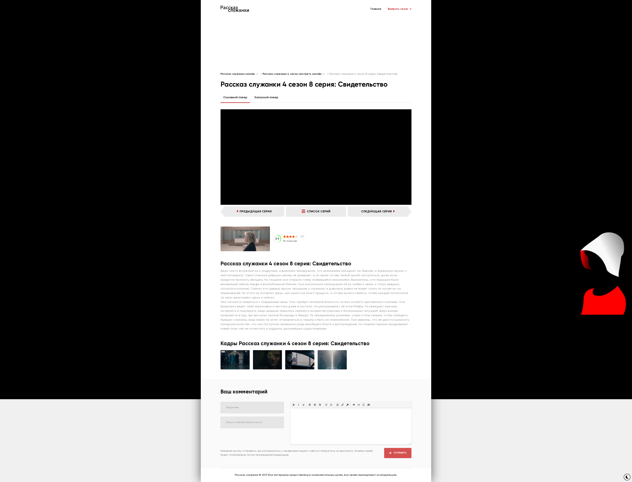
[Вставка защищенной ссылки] (347, 404)
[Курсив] (298, 404)
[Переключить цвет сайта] (627, 477)
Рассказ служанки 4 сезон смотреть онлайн (292, 74)
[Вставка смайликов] (337, 404)
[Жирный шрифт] (293, 404)
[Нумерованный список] (331, 404)
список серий (318, 211)
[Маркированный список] (326, 404)
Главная (375, 9)
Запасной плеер (266, 97)
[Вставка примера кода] (358, 404)
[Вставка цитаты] (353, 404)
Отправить (400, 453)
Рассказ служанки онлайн (238, 74)
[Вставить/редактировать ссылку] (342, 404)
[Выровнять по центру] (314, 404)
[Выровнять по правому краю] (319, 404)
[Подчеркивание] (303, 404)
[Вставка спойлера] (363, 404)
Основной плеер (235, 97)
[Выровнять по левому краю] (309, 404)
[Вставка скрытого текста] (368, 404)
